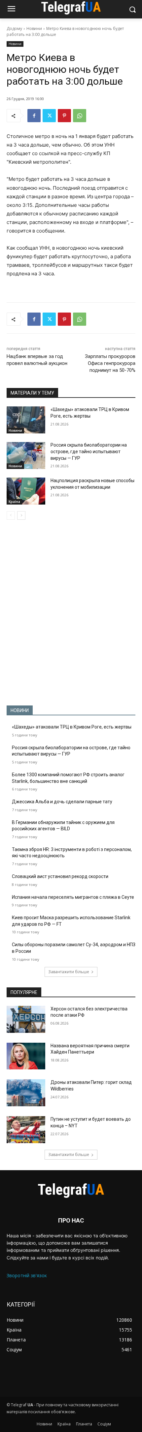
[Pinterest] (64, 115)
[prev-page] (11, 515)
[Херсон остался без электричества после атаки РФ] (26, 1019)
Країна (14, 501)
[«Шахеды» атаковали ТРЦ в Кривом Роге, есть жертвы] (26, 419)
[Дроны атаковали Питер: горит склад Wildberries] (26, 1092)
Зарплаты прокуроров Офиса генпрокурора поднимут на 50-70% (110, 363)
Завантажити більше (68, 972)
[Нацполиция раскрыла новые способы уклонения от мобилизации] (26, 491)
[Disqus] (71, 612)
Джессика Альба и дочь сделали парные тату (62, 801)
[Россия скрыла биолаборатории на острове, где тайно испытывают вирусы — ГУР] (26, 455)
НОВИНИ (20, 710)
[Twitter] (49, 115)
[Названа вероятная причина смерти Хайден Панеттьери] (26, 1056)
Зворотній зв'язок (27, 1275)
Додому (14, 28)
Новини (34, 28)
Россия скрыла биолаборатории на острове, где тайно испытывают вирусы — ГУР (89, 451)
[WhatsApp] (79, 115)
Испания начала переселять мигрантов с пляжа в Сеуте (73, 897)
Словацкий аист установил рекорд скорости (60, 876)
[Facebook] (34, 115)
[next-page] (21, 515)
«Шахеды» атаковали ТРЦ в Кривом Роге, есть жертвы (71, 727)
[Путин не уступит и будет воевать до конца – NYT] (26, 1129)
